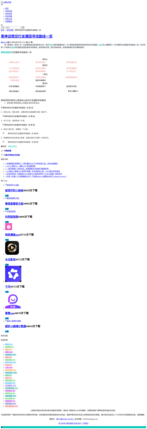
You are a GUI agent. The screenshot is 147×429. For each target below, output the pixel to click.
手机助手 (10, 391)
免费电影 (10, 404)
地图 (13, 47)
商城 (8, 375)
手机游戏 (8, 14)
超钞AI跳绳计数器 (15, 326)
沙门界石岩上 (71, 71)
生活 (8, 365)
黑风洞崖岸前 (71, 62)
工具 (9, 367)
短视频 (9, 347)
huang (5, 42)
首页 (7, 8)
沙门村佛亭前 (14, 68)
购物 (9, 344)
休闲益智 (10, 383)
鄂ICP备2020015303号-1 (65, 419)
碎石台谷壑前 (41, 68)
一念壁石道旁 (14, 80)
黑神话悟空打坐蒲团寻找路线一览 (27, 36)
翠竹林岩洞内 (41, 62)
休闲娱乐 (10, 355)
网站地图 (69, 423)
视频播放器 (11, 388)
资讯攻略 (8, 16)
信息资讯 (10, 360)
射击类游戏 (11, 406)
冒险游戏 (10, 380)
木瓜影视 (10, 259)
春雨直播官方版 (14, 203)
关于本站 (61, 423)
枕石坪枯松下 (14, 71)
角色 (51, 45)
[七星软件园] (6, 2)
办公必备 (10, 398)
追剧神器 (10, 396)
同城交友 (10, 393)
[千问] (13, 281)
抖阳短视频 (11, 216)
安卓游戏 (10, 370)
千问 (7, 286)
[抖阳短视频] (10, 211)
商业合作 (77, 423)
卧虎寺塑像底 (71, 68)
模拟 (8, 349)
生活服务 (10, 385)
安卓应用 (11, 373)
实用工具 (8, 19)
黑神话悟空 (6, 52)
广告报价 (85, 423)
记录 (8, 378)
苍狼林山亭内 (14, 62)
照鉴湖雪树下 (14, 77)
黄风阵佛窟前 (41, 71)
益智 (8, 357)
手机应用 (8, 11)
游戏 (100, 45)
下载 (7, 196)
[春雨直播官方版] (12, 198)
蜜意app (9, 313)
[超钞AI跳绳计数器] (13, 321)
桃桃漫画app (12, 234)
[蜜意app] (13, 308)
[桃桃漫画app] (8, 229)
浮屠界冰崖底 (41, 77)
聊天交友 (10, 362)
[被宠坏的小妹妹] (12, 185)
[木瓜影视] (12, 254)
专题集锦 (8, 21)
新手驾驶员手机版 (13, 155)
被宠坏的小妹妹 (14, 190)
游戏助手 (10, 401)
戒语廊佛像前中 (71, 77)
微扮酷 (8, 151)
